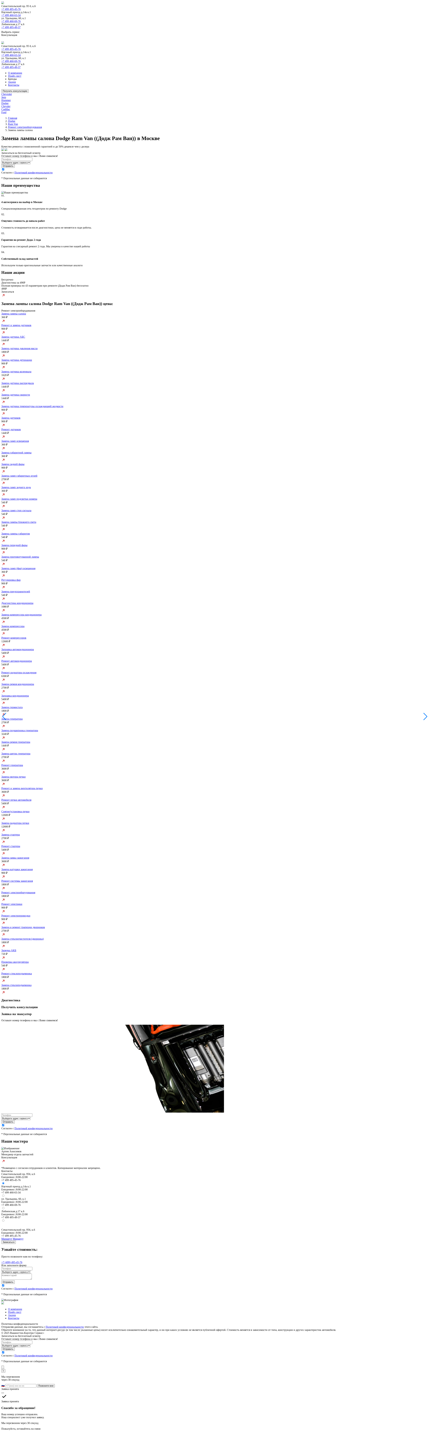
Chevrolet (6, 94)
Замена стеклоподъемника (16, 985)
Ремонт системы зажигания (17, 880)
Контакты (13, 85)
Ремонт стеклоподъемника (16, 973)
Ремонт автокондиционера (16, 661)
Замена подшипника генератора (19, 730)
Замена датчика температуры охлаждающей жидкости (32, 406)
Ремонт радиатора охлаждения (18, 672)
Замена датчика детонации (16, 360)
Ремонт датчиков (11, 429)
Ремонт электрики (11, 904)
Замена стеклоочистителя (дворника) (22, 938)
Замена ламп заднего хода (16, 487)
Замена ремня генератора (15, 742)
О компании (15, 72)
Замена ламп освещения (15, 441)
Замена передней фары (14, 545)
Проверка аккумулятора (15, 962)
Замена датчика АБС (13, 336)
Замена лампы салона (13, 313)
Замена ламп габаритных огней (19, 475)
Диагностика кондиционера (17, 603)
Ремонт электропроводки (15, 915)
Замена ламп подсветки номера (19, 498)
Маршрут (6, 1238)
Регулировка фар (11, 580)
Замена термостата (12, 707)
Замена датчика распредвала (17, 383)
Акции (12, 82)
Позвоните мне (45, 1386)
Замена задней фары (12, 464)
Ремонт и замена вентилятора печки (22, 788)
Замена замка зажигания (15, 857)
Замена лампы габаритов (15, 533)
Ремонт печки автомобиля (16, 799)
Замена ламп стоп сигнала (16, 510)
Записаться (8, 1242)
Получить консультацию (15, 91)
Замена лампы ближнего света (18, 522)
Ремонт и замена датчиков (16, 325)
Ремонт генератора (12, 765)
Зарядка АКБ (8, 950)
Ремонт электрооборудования (25, 127)
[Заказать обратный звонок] (2, 1367)
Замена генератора (12, 718)
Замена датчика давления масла (19, 348)
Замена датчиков (10, 417)
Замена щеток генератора (15, 753)
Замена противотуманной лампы (20, 556)
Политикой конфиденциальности (33, 172)
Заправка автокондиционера (17, 649)
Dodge (5, 103)
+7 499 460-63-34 (11, 15)
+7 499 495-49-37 (11, 27)
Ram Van (13, 124)
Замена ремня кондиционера (17, 684)
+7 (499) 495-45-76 (11, 1262)
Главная (12, 118)
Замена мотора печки (13, 776)
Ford (3, 112)
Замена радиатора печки (15, 823)
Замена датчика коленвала (16, 371)
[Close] (2, 1392)
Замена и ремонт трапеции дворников (23, 927)
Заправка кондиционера (15, 695)
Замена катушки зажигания (17, 869)
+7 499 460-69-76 (11, 21)
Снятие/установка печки (15, 811)
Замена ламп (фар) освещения (18, 568)
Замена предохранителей (15, 591)
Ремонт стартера (10, 846)
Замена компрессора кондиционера (21, 614)
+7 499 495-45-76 (11, 9)
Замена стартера (10, 834)
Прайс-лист (14, 75)
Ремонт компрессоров (13, 637)
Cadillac (5, 109)
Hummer (6, 100)
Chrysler (5, 106)
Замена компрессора (12, 626)
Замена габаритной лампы (16, 452)
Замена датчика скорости (15, 394)
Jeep (3, 97)
